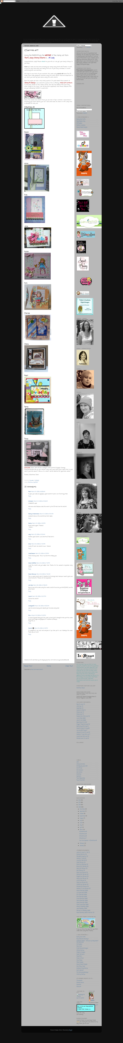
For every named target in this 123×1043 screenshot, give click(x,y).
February (82, 843)
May (81, 825)
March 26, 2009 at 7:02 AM (43, 574)
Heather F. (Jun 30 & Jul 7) (83, 734)
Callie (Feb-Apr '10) (81, 862)
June (81, 823)
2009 (79, 807)
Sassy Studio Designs (82, 127)
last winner (79, 772)
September (83, 816)
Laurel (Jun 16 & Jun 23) (83, 736)
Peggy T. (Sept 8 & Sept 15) (83, 724)
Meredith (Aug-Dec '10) (82, 856)
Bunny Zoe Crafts (81, 119)
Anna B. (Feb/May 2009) (83, 906)
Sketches (30, 482)
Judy (29, 534)
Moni (29, 492)
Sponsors (35, 482)
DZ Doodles (79, 123)
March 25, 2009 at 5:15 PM (42, 553)
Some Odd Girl (80, 970)
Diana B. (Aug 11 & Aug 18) (83, 728)
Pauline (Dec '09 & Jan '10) (83, 716)
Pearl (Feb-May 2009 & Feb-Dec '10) (85, 913)
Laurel (30, 596)
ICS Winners (80, 770)
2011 (79, 802)
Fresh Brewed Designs (82, 948)
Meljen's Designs (81, 952)
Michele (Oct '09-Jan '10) (83, 886)
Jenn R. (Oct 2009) (81, 720)
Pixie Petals (79, 960)
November (82, 811)
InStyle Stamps (80, 950)
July (81, 820)
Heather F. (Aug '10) (81, 858)
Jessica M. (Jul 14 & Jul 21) (83, 732)
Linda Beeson (31, 553)
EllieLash (79, 986)
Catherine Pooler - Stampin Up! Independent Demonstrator (87, 941)
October (82, 814)
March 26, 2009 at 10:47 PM (39, 596)
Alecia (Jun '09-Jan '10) (82, 878)
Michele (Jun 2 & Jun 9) (83, 738)
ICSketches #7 (83, 838)
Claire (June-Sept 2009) (82, 905)
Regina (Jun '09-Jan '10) (82, 876)
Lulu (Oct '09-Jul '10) (82, 860)
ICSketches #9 (83, 834)
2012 (79, 800)
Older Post (69, 666)
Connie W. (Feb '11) (81, 710)
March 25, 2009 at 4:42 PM (38, 544)
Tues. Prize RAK (81, 780)
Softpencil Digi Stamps (82, 968)
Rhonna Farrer (80, 982)
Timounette (79, 980)
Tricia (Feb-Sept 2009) (82, 898)
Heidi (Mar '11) (80, 708)
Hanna (30, 523)
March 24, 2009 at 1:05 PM (38, 523)
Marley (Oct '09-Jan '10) (82, 874)
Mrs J (29, 615)
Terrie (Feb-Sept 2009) (82, 901)
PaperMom (79, 956)
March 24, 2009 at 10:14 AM (46, 514)
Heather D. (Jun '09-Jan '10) (83, 888)
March (81, 830)
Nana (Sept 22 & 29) (82, 722)
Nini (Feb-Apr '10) (81, 870)
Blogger (70, 1030)
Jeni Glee (30, 585)
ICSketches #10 (83, 831)
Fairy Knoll (79, 946)
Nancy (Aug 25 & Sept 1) (83, 726)
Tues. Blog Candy (81, 778)
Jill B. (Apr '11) (80, 706)
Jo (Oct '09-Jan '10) (81, 880)
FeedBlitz (85, 113)
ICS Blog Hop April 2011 (82, 766)
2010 (79, 805)
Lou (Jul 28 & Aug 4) (82, 730)
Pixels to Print (80, 958)
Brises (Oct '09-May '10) (82, 866)
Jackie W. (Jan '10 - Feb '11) (83, 852)
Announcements (81, 764)
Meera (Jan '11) (80, 712)
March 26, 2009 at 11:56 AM (40, 585)
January (82, 845)
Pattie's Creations (81, 125)
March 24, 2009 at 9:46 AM (41, 501)
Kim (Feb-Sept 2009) (82, 894)
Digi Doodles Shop (81, 121)
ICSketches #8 (83, 836)
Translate (88, 47)
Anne (29, 544)
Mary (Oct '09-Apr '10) (82, 868)
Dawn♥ (30, 628)
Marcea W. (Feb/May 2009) (83, 910)
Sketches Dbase (81, 688)
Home (49, 666)
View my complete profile (93, 1005)
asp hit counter (80, 998)
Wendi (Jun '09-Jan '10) (82, 884)
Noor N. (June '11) (81, 704)
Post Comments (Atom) (37, 669)
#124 (78, 762)
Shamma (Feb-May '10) (82, 864)
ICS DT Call (79, 768)
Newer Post (28, 666)
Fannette (79, 984)
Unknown (30, 501)
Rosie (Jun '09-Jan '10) (82, 872)
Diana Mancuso (32, 574)
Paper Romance (80, 954)
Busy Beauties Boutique (83, 939)
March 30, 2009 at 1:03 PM (41, 628)
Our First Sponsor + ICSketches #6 (88, 840)
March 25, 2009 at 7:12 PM (43, 563)
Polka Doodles (80, 962)
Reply (29, 496)
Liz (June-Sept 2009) (82, 892)
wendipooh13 (31, 606)
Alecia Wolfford (32, 563)
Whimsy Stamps (81, 974)
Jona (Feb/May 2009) (82, 908)
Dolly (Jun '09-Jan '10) (82, 882)
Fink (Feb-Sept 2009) (82, 896)
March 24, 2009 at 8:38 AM (38, 492)
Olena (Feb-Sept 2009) (82, 903)
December (82, 809)
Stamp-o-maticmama (33, 514)
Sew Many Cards (81, 966)
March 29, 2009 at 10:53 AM (42, 606)
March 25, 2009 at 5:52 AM (38, 534)
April (81, 827)
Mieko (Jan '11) (80, 714)
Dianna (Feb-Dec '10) (82, 854)
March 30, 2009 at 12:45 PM (39, 615)
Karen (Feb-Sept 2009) (82, 890)
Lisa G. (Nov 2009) (81, 718)
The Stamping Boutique (82, 972)
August (82, 818)
